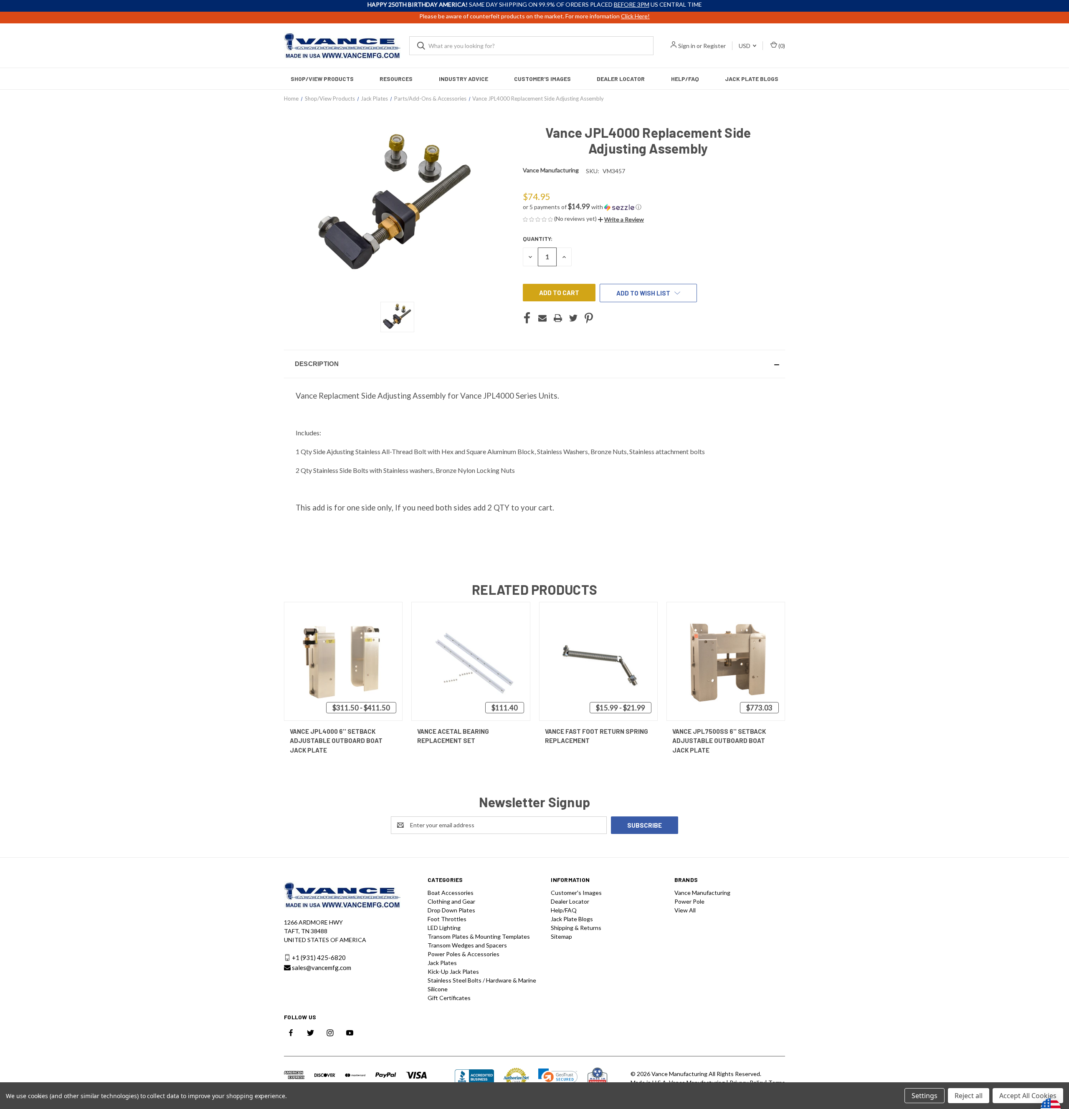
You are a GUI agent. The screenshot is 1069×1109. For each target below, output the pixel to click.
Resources (396, 78)
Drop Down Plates (451, 910)
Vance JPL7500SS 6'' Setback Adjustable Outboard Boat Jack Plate (719, 741)
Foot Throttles (447, 918)
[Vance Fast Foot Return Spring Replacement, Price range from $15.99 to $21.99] (598, 661)
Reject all (969, 1095)
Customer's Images (542, 78)
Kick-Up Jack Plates (453, 971)
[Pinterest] (589, 318)
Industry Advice (463, 78)
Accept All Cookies (1027, 1095)
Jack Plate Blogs (751, 78)
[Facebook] (527, 318)
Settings (924, 1095)
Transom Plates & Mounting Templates (479, 936)
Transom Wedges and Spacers (467, 945)
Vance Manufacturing (702, 892)
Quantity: (537, 238)
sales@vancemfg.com (321, 967)
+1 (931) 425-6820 (319, 957)
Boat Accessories (451, 892)
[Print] (558, 318)
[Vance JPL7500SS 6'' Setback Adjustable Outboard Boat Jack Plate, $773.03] (726, 661)
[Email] (542, 318)
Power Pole (689, 901)
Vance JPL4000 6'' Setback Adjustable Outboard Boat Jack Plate (336, 741)
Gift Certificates (449, 997)
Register (714, 45)
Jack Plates (442, 962)
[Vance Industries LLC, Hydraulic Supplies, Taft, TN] (474, 1078)
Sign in (686, 45)
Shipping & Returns (576, 927)
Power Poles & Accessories (463, 953)
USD (745, 45)
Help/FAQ (685, 78)
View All (685, 910)
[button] (648, 207)
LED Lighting (444, 927)
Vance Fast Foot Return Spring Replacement (596, 736)
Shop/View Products (322, 78)
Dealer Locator (621, 78)
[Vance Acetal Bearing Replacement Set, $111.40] (471, 661)
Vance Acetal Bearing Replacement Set (453, 736)
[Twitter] (573, 318)
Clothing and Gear (451, 901)
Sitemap (561, 936)
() (781, 45)
